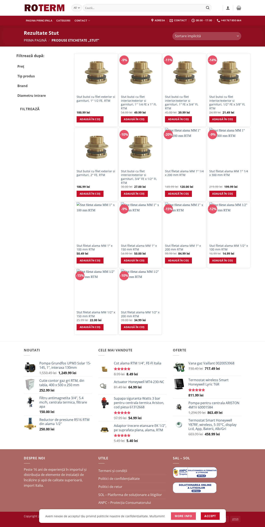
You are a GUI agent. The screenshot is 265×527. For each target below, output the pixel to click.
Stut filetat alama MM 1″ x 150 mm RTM (139, 248)
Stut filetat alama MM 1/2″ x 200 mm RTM (140, 314)
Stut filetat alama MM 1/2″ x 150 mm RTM (96, 314)
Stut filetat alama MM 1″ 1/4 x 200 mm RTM (184, 173)
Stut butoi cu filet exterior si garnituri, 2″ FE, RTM (96, 173)
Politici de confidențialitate (119, 478)
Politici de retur (110, 486)
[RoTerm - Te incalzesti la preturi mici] (44, 8)
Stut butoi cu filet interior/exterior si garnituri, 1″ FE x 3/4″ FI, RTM (181, 102)
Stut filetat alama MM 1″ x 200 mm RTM (183, 248)
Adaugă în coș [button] (90, 119)
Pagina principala (39, 20)
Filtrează (30, 109)
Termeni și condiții (112, 470)
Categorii (63, 20)
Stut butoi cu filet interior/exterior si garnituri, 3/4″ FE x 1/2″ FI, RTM (139, 177)
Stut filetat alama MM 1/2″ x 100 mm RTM (228, 248)
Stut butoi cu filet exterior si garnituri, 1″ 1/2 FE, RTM (96, 99)
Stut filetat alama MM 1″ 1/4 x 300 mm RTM (228, 173)
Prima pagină (35, 40)
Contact (81, 20)
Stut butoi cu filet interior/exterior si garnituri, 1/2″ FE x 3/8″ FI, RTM (227, 102)
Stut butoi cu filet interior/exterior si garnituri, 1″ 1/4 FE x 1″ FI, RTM (139, 102)
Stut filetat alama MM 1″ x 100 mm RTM (94, 248)
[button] (228, 7)
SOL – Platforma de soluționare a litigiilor (130, 494)
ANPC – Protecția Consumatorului (124, 502)
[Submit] (207, 7)
